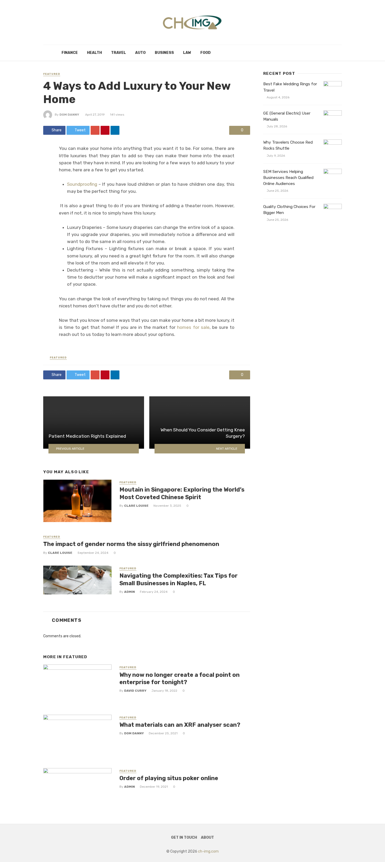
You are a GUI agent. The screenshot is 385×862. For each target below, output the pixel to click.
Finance (70, 52)
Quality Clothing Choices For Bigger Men (289, 209)
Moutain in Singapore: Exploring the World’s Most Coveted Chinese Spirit (181, 493)
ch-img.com (208, 851)
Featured (51, 74)
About (207, 837)
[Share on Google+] (95, 130)
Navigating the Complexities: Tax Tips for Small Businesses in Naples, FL (178, 579)
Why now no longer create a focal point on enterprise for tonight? (179, 678)
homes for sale (193, 327)
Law (187, 52)
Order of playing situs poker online (168, 778)
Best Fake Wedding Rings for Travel (290, 87)
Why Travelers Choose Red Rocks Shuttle (288, 145)
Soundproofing (82, 184)
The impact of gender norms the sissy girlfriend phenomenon (131, 544)
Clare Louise (136, 506)
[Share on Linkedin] (115, 130)
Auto (140, 52)
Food (205, 52)
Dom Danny (69, 114)
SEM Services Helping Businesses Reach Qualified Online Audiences (288, 177)
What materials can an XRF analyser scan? (179, 725)
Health (94, 52)
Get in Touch (184, 837)
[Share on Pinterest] (105, 130)
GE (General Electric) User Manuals (286, 116)
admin (129, 592)
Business (164, 52)
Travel (118, 52)
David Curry (135, 690)
